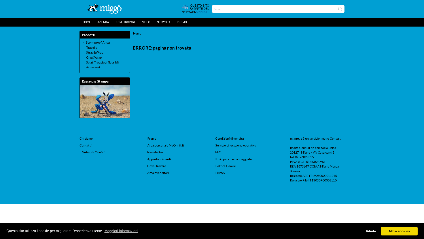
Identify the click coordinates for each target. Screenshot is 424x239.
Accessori (93, 67)
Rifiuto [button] (371, 231)
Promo (182, 22)
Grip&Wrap (94, 57)
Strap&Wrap (94, 52)
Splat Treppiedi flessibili (102, 62)
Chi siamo (86, 138)
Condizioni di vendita (229, 138)
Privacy (220, 173)
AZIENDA (103, 22)
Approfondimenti (159, 159)
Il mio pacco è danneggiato (233, 159)
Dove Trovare (156, 166)
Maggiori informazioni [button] (121, 231)
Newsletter (155, 152)
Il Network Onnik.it (93, 152)
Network (163, 22)
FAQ (218, 152)
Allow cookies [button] (399, 231)
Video (146, 22)
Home (87, 22)
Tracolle (91, 47)
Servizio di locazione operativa (235, 145)
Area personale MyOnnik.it (165, 145)
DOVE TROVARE (125, 22)
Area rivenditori (158, 173)
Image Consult (330, 138)
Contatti (85, 145)
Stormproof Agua (98, 42)
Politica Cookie (225, 166)
